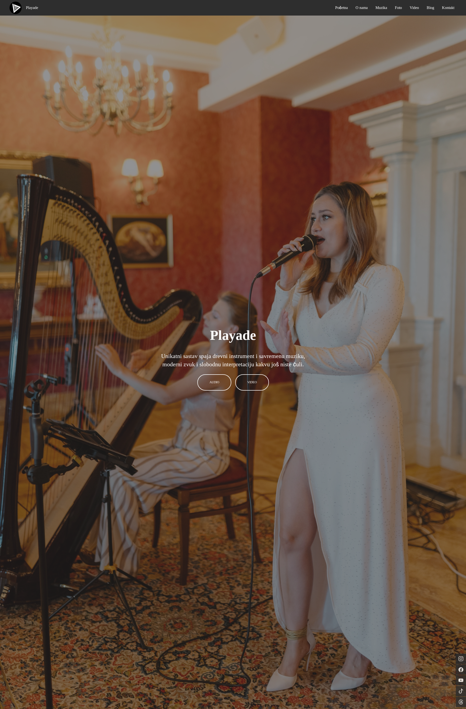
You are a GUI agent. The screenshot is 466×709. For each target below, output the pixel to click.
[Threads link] (461, 702)
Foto (398, 8)
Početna (341, 8)
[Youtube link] (461, 680)
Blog (430, 8)
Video (414, 8)
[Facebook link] (461, 670)
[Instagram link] (461, 659)
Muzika (381, 8)
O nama (362, 8)
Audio (214, 382)
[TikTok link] (461, 691)
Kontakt (448, 8)
